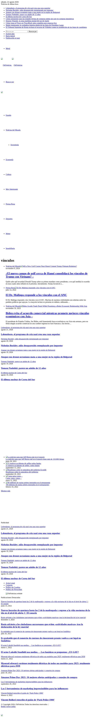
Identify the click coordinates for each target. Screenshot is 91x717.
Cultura (8, 174)
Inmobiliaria (10, 248)
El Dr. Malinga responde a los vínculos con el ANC (36, 294)
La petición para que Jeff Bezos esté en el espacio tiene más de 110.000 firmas (35, 459)
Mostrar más (5, 491)
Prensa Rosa (10, 204)
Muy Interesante (12, 189)
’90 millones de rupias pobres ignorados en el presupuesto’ (27, 485)
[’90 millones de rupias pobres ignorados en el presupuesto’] (28, 483)
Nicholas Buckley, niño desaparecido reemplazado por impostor (29, 10)
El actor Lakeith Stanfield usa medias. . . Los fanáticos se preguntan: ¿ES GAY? (40, 652)
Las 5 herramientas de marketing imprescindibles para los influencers (34, 688)
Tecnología (14, 145)
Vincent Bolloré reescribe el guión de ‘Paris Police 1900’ (28, 700)
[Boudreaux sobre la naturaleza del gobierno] (26, 470)
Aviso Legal (10, 583)
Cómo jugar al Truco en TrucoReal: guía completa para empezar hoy (31, 23)
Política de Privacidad (14, 589)
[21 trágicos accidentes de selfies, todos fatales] (23, 463)
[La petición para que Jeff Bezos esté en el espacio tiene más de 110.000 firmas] (25, 457)
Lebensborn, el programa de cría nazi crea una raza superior (28, 8)
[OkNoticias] (11, 65)
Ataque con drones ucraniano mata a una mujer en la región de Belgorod (33, 12)
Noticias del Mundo (13, 130)
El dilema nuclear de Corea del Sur (19, 17)
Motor (8, 234)
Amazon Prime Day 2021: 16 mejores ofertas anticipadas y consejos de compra (39, 677)
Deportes (9, 219)
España (8, 115)
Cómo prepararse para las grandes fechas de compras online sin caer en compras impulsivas (40, 19)
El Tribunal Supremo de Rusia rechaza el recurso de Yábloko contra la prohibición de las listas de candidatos (46, 27)
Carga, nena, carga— (14, 478)
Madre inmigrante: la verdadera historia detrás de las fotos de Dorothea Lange (35, 25)
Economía (9, 160)
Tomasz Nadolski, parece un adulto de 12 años (23, 14)
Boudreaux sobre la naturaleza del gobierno (22, 472)
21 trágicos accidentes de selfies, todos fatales (23, 466)
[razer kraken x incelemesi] (45, 715)
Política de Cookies (13, 587)
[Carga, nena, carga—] (14, 476)
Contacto (9, 585)
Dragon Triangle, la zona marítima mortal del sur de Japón (27, 21)
